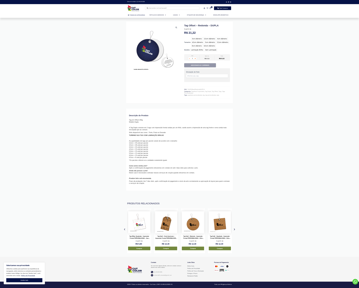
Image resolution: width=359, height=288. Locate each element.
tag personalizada (210, 95)
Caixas (175, 15)
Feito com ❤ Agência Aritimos (223, 284)
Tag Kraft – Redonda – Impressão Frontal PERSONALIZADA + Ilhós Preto (193, 237)
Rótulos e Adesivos (156, 15)
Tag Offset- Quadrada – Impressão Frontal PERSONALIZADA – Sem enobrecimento (139, 237)
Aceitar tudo (24, 280)
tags (218, 95)
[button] (176, 27)
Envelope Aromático (220, 15)
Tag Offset (215, 91)
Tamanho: (187, 42)
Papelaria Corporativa (197, 91)
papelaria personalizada (195, 95)
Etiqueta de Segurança (195, 15)
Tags (220, 91)
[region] (24, 273)
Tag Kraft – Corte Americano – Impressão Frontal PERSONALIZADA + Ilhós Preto (166, 237)
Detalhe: (187, 50)
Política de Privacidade (28, 275)
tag (204, 95)
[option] (196, 38)
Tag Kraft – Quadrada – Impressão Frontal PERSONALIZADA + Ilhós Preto (220, 237)
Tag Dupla (208, 91)
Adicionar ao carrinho (200, 65)
